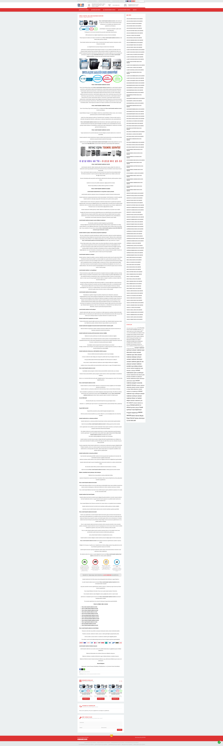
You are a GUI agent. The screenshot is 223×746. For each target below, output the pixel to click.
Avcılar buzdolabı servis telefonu (135, 332)
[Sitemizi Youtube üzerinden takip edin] (131, 1)
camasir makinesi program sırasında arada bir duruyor (134, 383)
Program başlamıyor (132, 412)
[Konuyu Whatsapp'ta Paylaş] (84, 669)
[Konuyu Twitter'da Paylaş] (82, 669)
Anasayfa (81, 17)
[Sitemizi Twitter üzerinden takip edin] (127, 1)
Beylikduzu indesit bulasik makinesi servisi (86, 693)
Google (97, 593)
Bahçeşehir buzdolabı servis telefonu (134, 339)
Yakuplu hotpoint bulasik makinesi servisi (100, 693)
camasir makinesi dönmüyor (134, 359)
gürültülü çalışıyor (135, 407)
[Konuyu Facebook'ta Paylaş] (80, 669)
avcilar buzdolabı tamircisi (135, 329)
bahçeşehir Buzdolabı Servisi (135, 337)
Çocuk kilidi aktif (131, 420)
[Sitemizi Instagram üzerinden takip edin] (129, 1)
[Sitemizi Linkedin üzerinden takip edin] (130, 1)
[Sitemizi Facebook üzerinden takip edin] (126, 1)
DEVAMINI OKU (86, 698)
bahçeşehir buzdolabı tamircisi (132, 341)
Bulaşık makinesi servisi (88, 17)
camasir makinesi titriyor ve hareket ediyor (134, 398)
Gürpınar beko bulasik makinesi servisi (115, 693)
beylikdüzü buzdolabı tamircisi (134, 345)
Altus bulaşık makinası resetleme (132, 328)
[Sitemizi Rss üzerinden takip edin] (134, 1)
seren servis (117, 20)
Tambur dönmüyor (139, 418)
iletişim (102, 54)
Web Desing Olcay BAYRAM (140, 737)
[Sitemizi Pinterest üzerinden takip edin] (133, 1)
